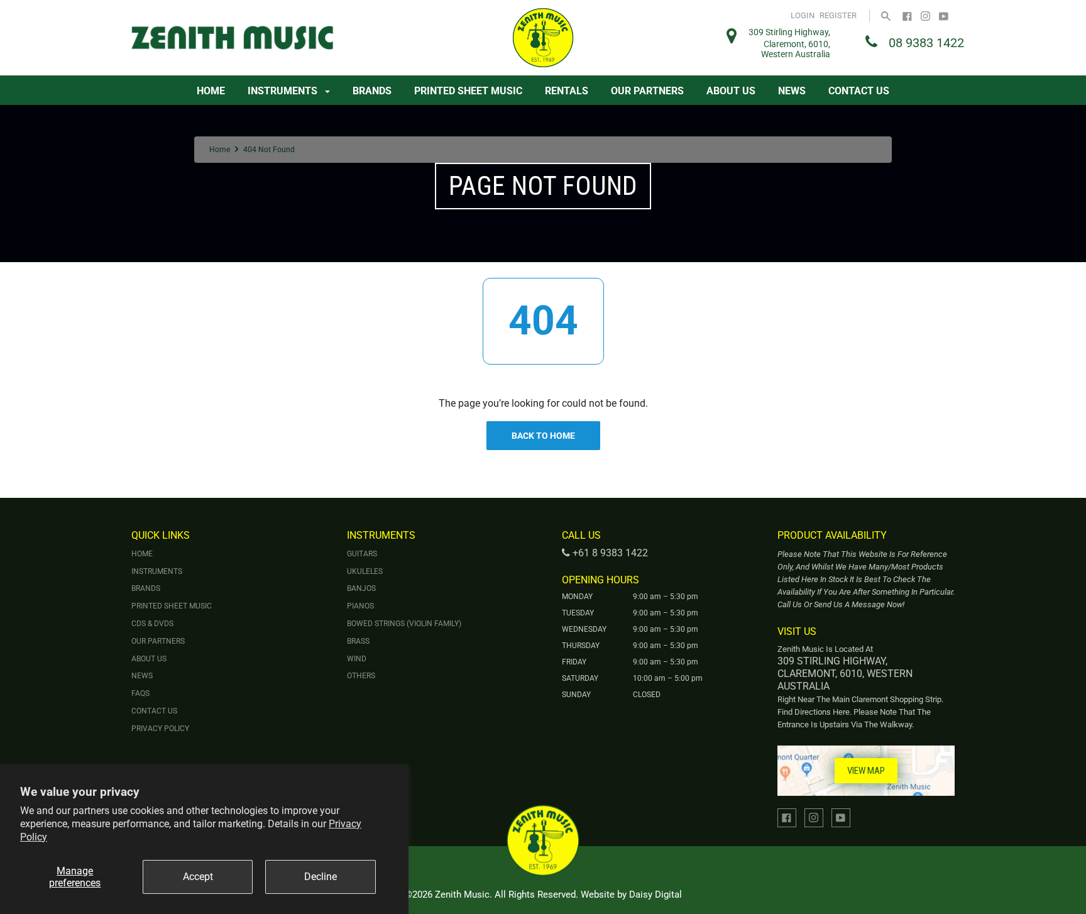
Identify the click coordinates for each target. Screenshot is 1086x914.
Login (802, 15)
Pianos (360, 606)
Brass (358, 641)
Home (211, 91)
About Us (730, 91)
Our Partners (647, 91)
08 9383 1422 (926, 42)
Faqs (140, 693)
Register (838, 15)
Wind (356, 658)
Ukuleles (365, 571)
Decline (320, 877)
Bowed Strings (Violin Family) (404, 623)
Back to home (543, 436)
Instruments (284, 91)
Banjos (361, 588)
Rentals (566, 91)
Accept (198, 877)
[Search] (886, 15)
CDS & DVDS (152, 623)
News (792, 91)
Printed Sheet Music (468, 91)
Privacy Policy (160, 728)
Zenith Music (462, 894)
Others (361, 675)
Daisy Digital (655, 894)
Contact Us (858, 91)
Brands (372, 91)
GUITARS (362, 553)
